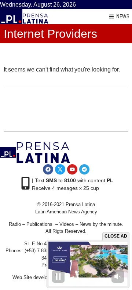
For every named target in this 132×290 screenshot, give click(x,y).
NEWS (122, 16)
